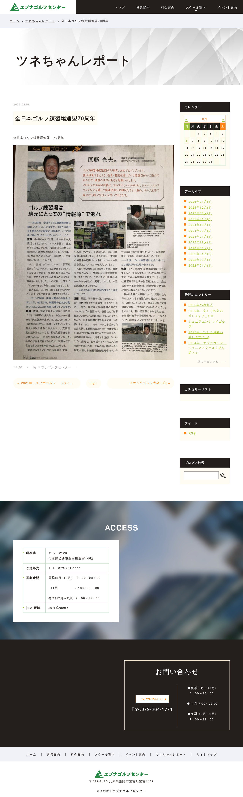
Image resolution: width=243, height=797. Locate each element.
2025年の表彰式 (201, 305)
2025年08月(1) (200, 213)
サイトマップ (207, 754)
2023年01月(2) (200, 248)
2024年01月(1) (200, 236)
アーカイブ (193, 191)
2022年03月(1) (200, 259)
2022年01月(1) (200, 265)
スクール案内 (105, 754)
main (94, 383)
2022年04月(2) (200, 254)
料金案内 (77, 754)
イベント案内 (135, 754)
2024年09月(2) (200, 230)
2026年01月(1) (200, 201)
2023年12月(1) (200, 242)
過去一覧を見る (208, 361)
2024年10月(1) (200, 224)
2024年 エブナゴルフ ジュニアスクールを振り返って (208, 348)
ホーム (14, 21)
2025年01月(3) (200, 219)
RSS (192, 433)
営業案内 (53, 754)
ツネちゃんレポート (40, 21)
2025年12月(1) (200, 207)
